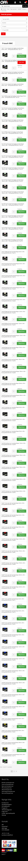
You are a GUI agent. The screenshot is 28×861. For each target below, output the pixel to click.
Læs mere (21, 62)
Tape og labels (13, 9)
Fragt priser (5, 811)
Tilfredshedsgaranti (7, 810)
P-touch (24, 9)
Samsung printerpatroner (8, 791)
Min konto (15, 2)
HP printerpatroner (7, 788)
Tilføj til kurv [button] (21, 56)
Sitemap (4, 815)
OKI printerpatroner (7, 789)
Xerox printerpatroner (7, 793)
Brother (19, 9)
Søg (20, 2)
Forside (4, 9)
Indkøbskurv (25, 1)
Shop (8, 9)
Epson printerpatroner (7, 786)
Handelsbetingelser (7, 804)
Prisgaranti (4, 808)
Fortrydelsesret (6, 806)
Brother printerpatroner (8, 782)
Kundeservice (5, 803)
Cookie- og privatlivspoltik (8, 813)
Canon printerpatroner (8, 784)
